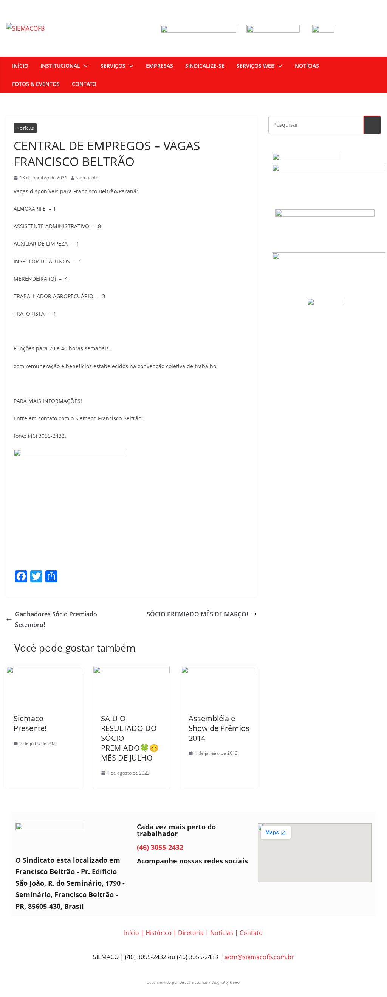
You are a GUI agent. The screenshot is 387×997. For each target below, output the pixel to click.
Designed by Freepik (226, 982)
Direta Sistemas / (195, 982)
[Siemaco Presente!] (44, 671)
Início (131, 933)
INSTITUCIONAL (60, 65)
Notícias (25, 128)
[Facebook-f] (146, 879)
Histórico (159, 933)
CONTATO (84, 83)
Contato (251, 933)
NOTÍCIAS (307, 65)
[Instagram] (167, 879)
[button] (84, 66)
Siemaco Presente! (30, 723)
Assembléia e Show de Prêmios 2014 (219, 728)
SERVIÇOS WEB (255, 65)
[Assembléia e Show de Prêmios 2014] (219, 671)
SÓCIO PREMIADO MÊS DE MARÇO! (197, 614)
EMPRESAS (159, 65)
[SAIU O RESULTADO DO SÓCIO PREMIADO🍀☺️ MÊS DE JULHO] (131, 671)
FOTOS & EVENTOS (36, 83)
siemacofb (87, 177)
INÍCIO (20, 65)
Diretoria (191, 933)
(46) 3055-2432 (160, 847)
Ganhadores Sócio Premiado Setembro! (56, 619)
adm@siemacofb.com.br (259, 957)
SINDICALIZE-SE (204, 65)
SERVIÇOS (113, 65)
